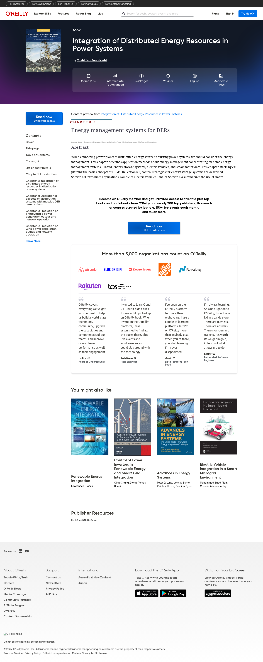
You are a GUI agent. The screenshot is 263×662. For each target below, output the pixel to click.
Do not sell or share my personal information (29, 641)
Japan (82, 583)
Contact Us (53, 577)
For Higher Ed (66, 4)
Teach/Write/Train (16, 577)
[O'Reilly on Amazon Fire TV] (218, 596)
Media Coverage (15, 594)
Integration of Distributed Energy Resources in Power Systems (141, 114)
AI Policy (51, 594)
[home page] (17, 13)
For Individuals (89, 4)
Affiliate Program (15, 605)
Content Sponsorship (17, 616)
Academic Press (221, 82)
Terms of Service (13, 653)
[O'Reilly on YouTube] (27, 551)
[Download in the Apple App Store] (147, 596)
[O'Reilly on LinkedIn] (20, 551)
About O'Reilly (15, 570)
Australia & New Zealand (94, 577)
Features (63, 13)
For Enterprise (17, 4)
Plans (215, 13)
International (88, 570)
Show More (33, 241)
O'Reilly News (12, 588)
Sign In (230, 13)
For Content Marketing (118, 4)
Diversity (9, 611)
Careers (9, 583)
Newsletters (53, 583)
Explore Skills (42, 13)
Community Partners (17, 600)
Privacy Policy (55, 588)
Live (100, 13)
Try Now (246, 13)
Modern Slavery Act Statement (90, 653)
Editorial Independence (56, 653)
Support (52, 570)
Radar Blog (83, 13)
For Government (41, 4)
